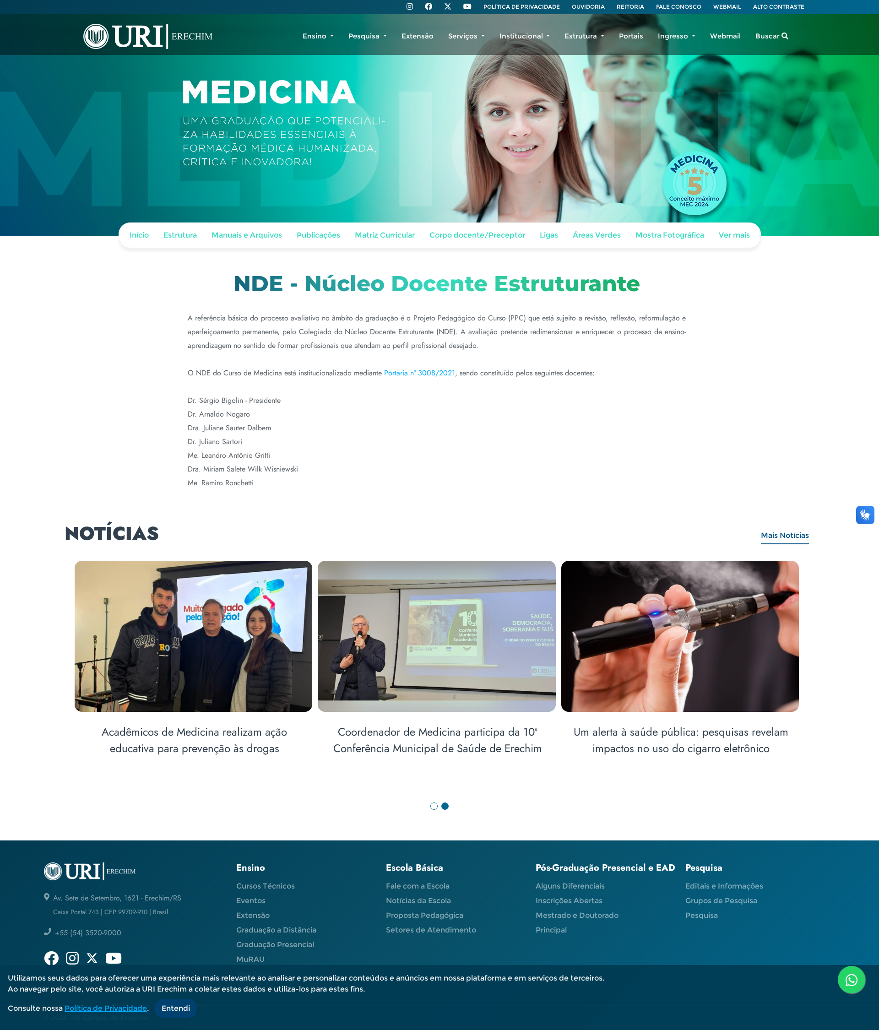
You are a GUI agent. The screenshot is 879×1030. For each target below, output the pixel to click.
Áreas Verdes (597, 235)
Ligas (549, 235)
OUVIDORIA (588, 6)
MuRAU (250, 959)
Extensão (253, 915)
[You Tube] (467, 7)
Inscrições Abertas (569, 900)
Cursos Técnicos (265, 886)
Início (139, 235)
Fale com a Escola (418, 886)
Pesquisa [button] (364, 36)
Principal (551, 930)
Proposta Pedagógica (424, 915)
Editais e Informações (724, 886)
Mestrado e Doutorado (577, 915)
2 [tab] (445, 806)
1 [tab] (434, 806)
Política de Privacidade (106, 1008)
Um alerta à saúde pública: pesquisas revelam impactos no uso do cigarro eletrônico (681, 740)
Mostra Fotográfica (669, 235)
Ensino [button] (315, 36)
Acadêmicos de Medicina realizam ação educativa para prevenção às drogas (194, 740)
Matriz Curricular (385, 235)
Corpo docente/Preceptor (477, 235)
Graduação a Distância (276, 930)
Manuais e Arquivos (247, 235)
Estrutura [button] (581, 36)
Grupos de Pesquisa (721, 900)
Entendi (176, 1008)
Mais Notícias (785, 535)
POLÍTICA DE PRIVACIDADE (521, 6)
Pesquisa (701, 915)
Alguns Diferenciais (570, 886)
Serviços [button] (463, 36)
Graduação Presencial (275, 944)
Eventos (251, 900)
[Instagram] (410, 7)
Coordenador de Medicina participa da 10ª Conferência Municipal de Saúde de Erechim (437, 740)
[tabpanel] (439, 670)
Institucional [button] (522, 36)
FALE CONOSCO (678, 6)
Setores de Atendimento (431, 930)
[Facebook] (428, 7)
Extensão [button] (418, 36)
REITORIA (630, 6)
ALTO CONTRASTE (778, 6)
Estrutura (180, 235)
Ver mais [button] (734, 235)
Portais (631, 36)
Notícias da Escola (418, 900)
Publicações (318, 235)
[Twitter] (447, 6)
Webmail (725, 36)
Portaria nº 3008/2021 (419, 373)
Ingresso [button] (674, 36)
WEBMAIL (727, 6)
